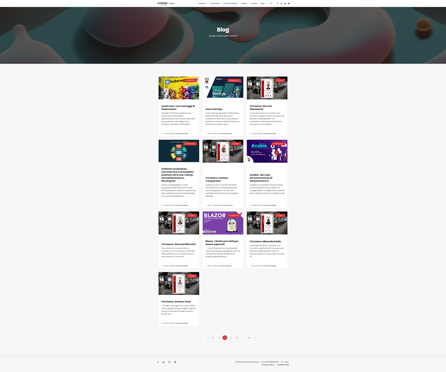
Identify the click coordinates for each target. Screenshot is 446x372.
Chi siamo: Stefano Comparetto (217, 179)
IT (282, 362)
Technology (190, 80)
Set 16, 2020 (212, 134)
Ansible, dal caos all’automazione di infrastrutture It (261, 178)
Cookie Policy (283, 364)
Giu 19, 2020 (168, 205)
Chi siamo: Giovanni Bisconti (178, 244)
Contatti (254, 3)
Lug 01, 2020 (256, 134)
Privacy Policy (268, 364)
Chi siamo (202, 3)
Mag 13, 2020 (256, 205)
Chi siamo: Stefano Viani (176, 301)
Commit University (230, 3)
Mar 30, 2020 (256, 266)
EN (286, 362)
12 (237, 338)
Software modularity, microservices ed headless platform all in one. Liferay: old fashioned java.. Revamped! (177, 175)
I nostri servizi (215, 3)
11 (230, 338)
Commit (280, 80)
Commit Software (181, 134)
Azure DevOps (214, 109)
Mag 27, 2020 (212, 205)
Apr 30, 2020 (168, 266)
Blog (262, 3)
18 (249, 338)
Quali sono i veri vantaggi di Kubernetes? (178, 107)
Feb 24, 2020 (168, 323)
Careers (244, 3)
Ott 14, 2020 (168, 134)
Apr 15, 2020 (212, 266)
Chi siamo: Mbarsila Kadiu (265, 241)
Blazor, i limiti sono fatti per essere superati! (222, 243)
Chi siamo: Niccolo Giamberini (261, 107)
